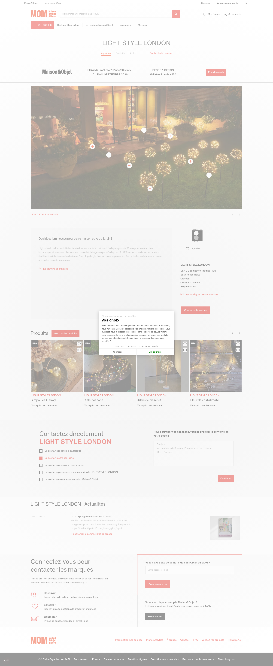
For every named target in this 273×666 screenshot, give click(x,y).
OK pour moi (155, 352)
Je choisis (117, 352)
